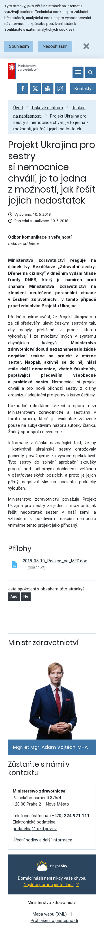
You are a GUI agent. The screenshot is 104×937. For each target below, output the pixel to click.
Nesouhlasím (55, 46)
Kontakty (83, 88)
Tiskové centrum (47, 107)
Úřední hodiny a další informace (42, 840)
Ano (13, 596)
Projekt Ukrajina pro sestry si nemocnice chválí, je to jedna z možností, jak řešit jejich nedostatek (51, 122)
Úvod (18, 107)
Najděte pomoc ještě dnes (49, 884)
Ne (25, 596)
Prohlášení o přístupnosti (54, 920)
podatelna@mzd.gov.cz (35, 828)
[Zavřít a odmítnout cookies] (86, 46)
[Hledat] (90, 72)
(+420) (70, 815)
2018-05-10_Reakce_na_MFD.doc (55, 560)
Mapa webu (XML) (50, 914)
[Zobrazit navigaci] (78, 72)
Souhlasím (19, 46)
